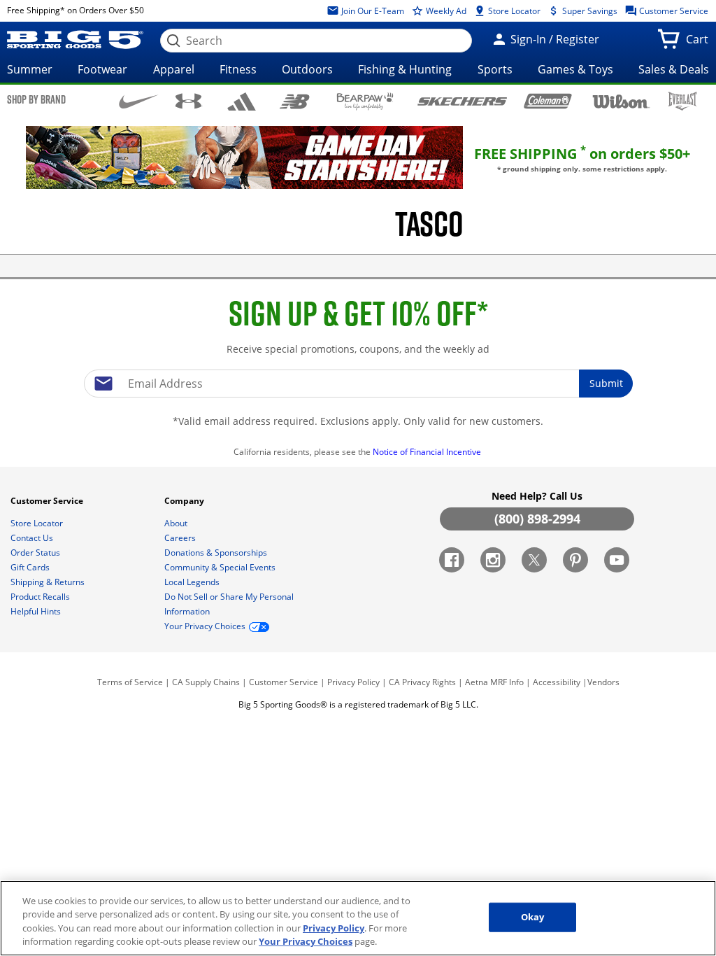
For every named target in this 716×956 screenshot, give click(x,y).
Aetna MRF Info (494, 682)
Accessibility (556, 682)
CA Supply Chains (206, 682)
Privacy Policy (353, 682)
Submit (606, 383)
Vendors (603, 682)
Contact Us (32, 538)
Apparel (173, 69)
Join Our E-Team (371, 11)
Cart (700, 43)
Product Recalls (41, 597)
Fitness (238, 69)
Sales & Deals (673, 69)
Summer (29, 69)
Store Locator (513, 11)
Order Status (36, 552)
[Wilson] (621, 100)
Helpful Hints (36, 611)
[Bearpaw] (365, 101)
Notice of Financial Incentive (428, 452)
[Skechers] (462, 99)
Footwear (102, 69)
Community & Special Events (221, 567)
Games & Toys (575, 69)
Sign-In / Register (553, 39)
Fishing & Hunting (405, 69)
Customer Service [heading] (47, 501)
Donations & (215, 552)
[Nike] (138, 100)
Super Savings (588, 11)
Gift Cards (31, 567)
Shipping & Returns (48, 582)
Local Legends (193, 582)
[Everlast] (682, 101)
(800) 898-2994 (537, 518)
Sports (495, 69)
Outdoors (307, 69)
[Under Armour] (188, 100)
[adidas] (241, 101)
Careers (181, 538)
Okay (533, 917)
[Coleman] (547, 100)
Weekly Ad (445, 11)
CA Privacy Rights (422, 682)
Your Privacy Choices (305, 941)
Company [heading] (185, 501)
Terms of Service (130, 682)
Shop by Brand (36, 99)
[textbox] (358, 384)
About (176, 523)
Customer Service (672, 11)
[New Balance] (294, 100)
